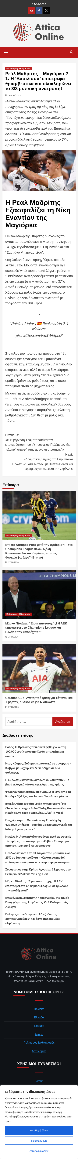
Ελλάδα (39, 1017)
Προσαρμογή (39, 1140)
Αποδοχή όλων (39, 1130)
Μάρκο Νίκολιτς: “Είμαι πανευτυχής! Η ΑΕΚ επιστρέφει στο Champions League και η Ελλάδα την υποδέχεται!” (36, 628)
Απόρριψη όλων (39, 1150)
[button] (6, 52)
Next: (42, 462)
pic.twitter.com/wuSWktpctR (39, 335)
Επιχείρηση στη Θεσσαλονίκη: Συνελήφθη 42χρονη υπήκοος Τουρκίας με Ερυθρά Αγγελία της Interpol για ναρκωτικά (39, 824)
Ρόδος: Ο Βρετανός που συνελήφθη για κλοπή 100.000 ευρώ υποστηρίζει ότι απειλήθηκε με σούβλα (35, 751)
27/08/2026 (13, 562)
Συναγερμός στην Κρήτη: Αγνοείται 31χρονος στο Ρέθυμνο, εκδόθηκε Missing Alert (38, 872)
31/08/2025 (15, 95)
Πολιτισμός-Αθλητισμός (18, 68)
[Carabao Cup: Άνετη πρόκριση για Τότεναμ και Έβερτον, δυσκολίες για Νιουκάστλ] (39, 668)
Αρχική (39, 1080)
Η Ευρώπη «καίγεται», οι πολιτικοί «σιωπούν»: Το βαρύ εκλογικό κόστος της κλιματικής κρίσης (37, 782)
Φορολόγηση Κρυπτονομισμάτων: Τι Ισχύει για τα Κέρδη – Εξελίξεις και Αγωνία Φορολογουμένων (38, 794)
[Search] (71, 52)
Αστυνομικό (39, 1051)
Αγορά (39, 1034)
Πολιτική (39, 1008)
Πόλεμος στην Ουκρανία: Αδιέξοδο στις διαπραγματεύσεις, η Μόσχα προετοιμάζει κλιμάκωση (32, 918)
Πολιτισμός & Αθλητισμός (39, 1042)
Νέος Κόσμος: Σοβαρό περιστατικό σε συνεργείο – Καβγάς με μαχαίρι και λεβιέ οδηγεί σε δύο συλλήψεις (38, 768)
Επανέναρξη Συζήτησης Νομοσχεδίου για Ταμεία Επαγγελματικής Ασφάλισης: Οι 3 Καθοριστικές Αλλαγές (37, 902)
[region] (39, 1122)
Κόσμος (39, 1025)
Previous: (37, 442)
